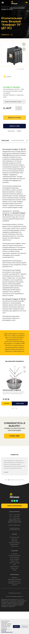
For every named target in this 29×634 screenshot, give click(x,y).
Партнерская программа (14, 579)
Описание (5, 140)
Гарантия (14, 584)
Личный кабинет (14, 566)
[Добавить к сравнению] (24, 49)
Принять (16, 626)
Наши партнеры (14, 557)
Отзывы (14, 570)
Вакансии (14, 577)
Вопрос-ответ (14, 568)
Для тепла (14, 6)
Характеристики (17, 140)
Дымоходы (14, 540)
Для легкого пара (14, 537)
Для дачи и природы (14, 542)
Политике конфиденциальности (7, 631)
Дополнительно (14, 544)
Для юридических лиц (14, 581)
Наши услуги (14, 546)
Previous (12, 408)
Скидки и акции (14, 561)
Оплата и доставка (14, 562)
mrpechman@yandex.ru (14, 525)
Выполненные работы (14, 555)
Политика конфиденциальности (14, 596)
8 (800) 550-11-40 (14, 520)
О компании (14, 553)
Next (16, 408)
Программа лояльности (14, 583)
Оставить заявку (15, 436)
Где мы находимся (14, 559)
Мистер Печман (5, 6)
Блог (14, 564)
